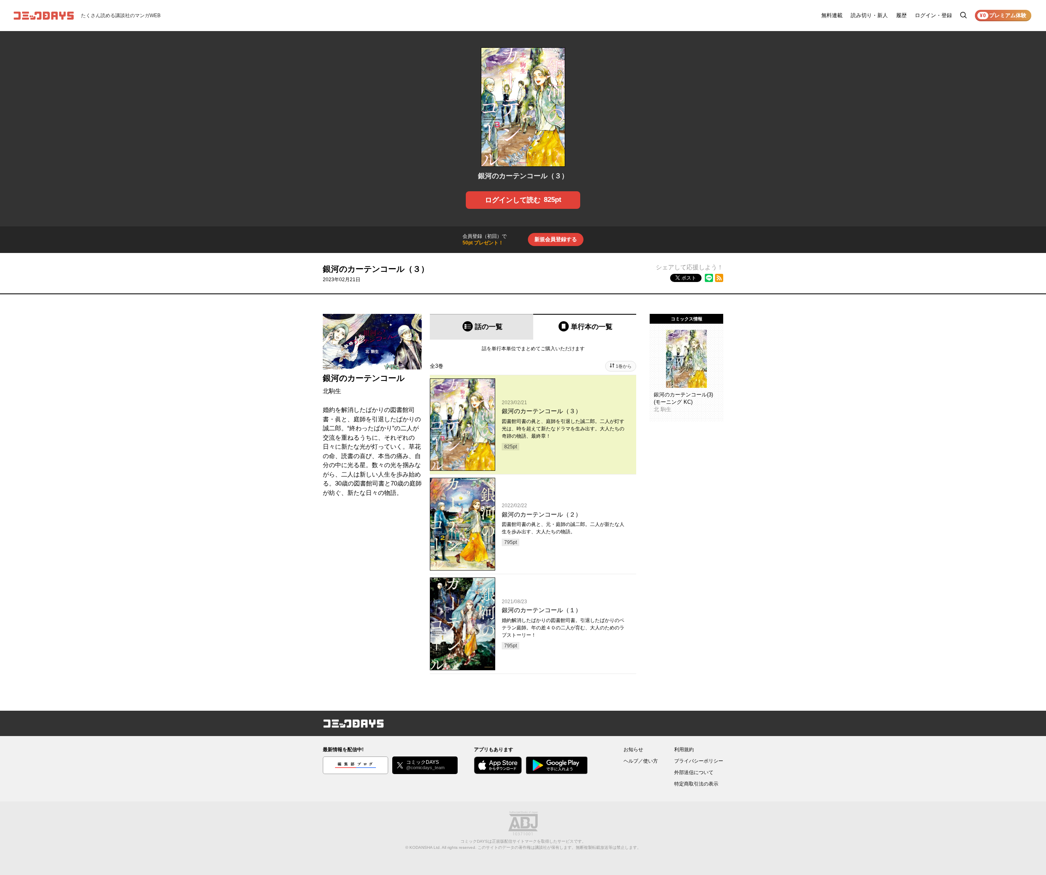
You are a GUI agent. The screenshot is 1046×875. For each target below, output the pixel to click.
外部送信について (693, 772)
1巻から (624, 366)
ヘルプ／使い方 (641, 761)
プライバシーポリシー (698, 761)
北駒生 (332, 390)
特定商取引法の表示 (696, 784)
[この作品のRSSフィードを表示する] (719, 278)
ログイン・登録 (933, 15)
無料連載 (832, 15)
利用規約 (684, 749)
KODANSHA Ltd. (425, 847)
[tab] (481, 327)
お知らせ (633, 749)
